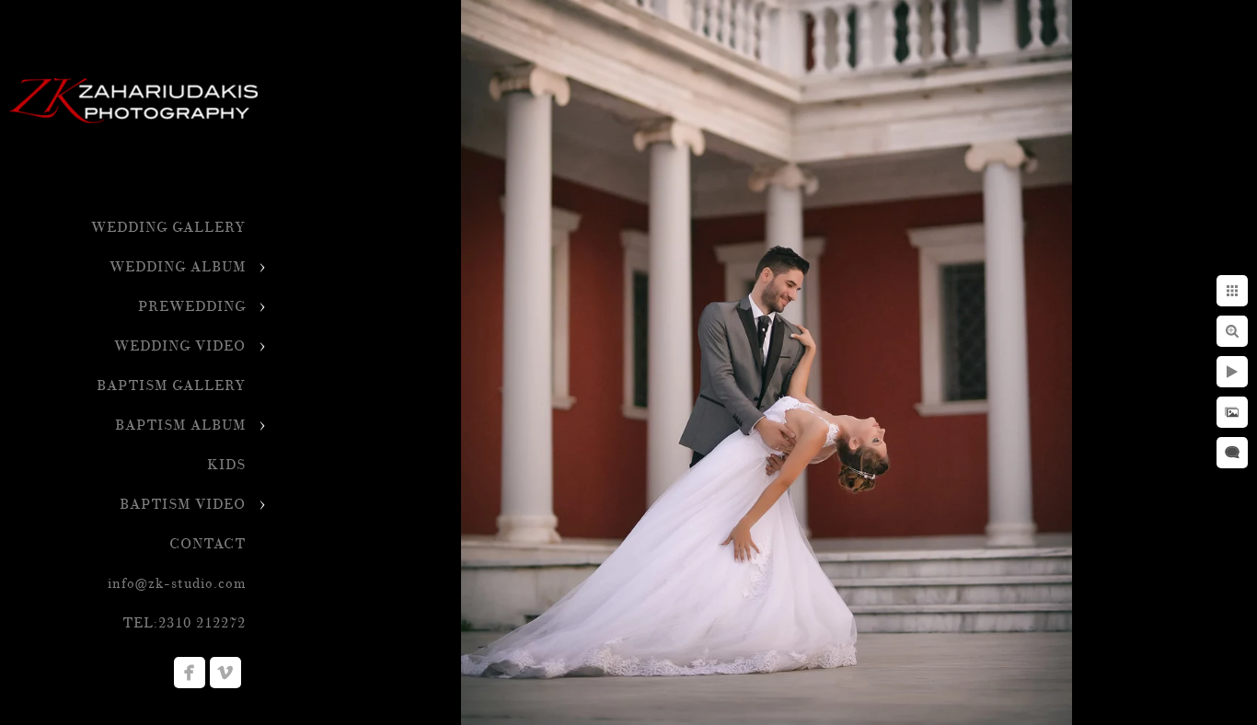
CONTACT (207, 544)
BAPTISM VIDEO (183, 504)
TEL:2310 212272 (184, 623)
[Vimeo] (225, 672)
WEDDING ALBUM (178, 267)
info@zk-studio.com (177, 584)
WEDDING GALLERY (168, 227)
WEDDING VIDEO (180, 346)
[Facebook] (189, 672)
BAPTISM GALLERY (171, 386)
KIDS (226, 465)
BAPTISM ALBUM (180, 425)
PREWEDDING (192, 307)
